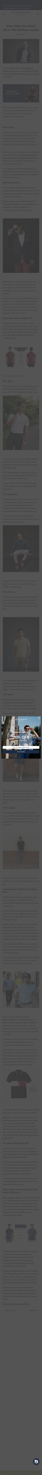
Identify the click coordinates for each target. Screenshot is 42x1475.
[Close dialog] (39, 718)
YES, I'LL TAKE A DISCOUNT (20, 747)
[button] (36, 1461)
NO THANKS (21, 751)
